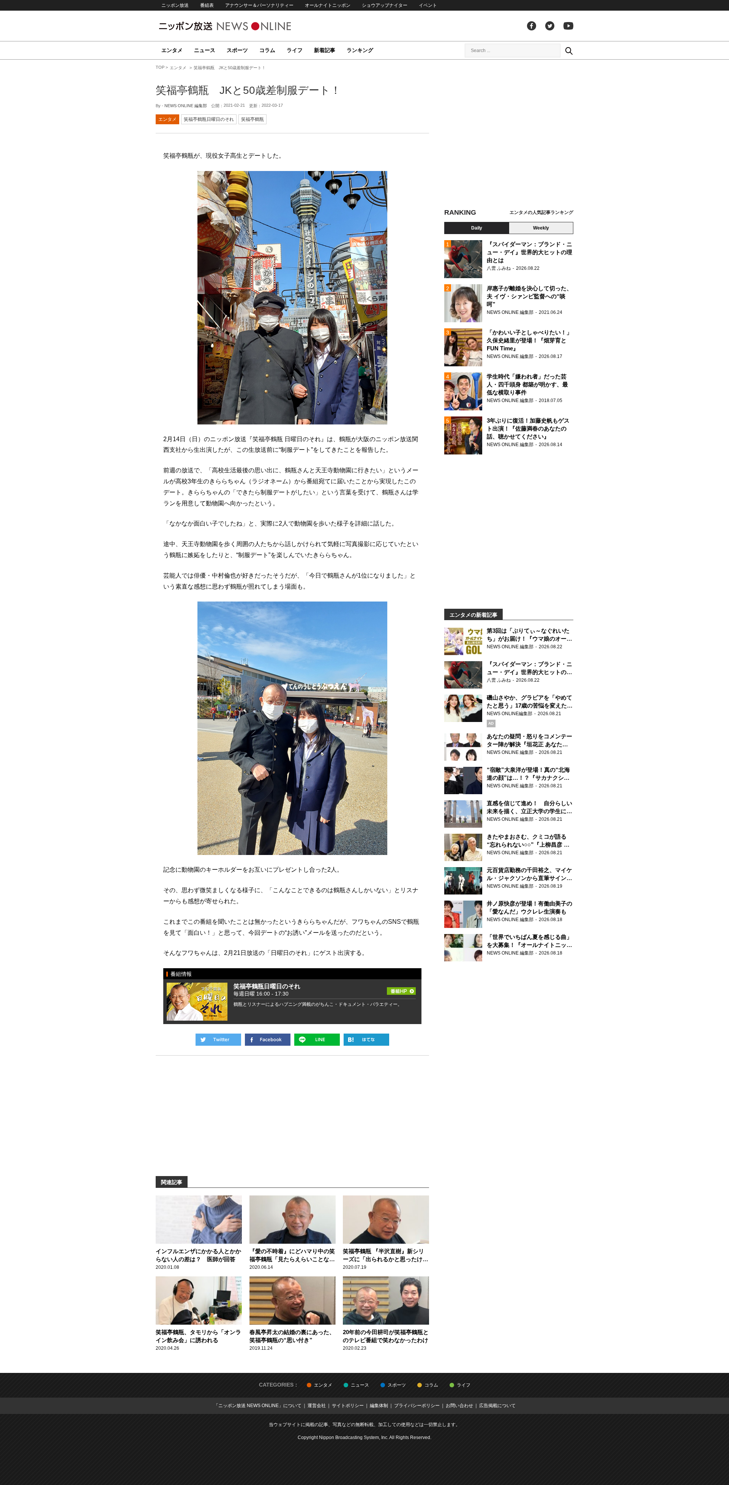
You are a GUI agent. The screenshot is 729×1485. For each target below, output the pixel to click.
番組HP (401, 989)
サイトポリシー (348, 1405)
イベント (428, 5)
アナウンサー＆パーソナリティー (259, 5)
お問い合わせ (459, 1405)
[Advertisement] (508, 135)
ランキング (360, 50)
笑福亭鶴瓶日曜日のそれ (209, 119)
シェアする (267, 1040)
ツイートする (218, 1040)
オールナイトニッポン (327, 5)
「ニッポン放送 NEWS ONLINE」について (257, 1405)
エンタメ (172, 50)
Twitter (549, 25)
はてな (366, 1040)
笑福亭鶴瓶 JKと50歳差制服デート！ (248, 90)
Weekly (541, 228)
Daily (476, 228)
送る (317, 1040)
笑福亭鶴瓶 (252, 119)
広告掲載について (497, 1405)
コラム (267, 50)
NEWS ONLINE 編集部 (185, 105)
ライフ (295, 50)
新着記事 (324, 50)
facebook (531, 25)
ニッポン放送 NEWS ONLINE (239, 26)
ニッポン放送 (175, 5)
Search (568, 50)
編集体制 (379, 1405)
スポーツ (237, 50)
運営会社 (317, 1405)
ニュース (204, 50)
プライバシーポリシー (417, 1405)
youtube (568, 25)
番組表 (207, 5)
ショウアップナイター (384, 5)
